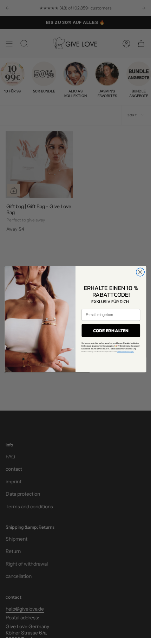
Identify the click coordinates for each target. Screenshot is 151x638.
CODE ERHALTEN (111, 330)
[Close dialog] (140, 272)
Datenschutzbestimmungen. (125, 351)
